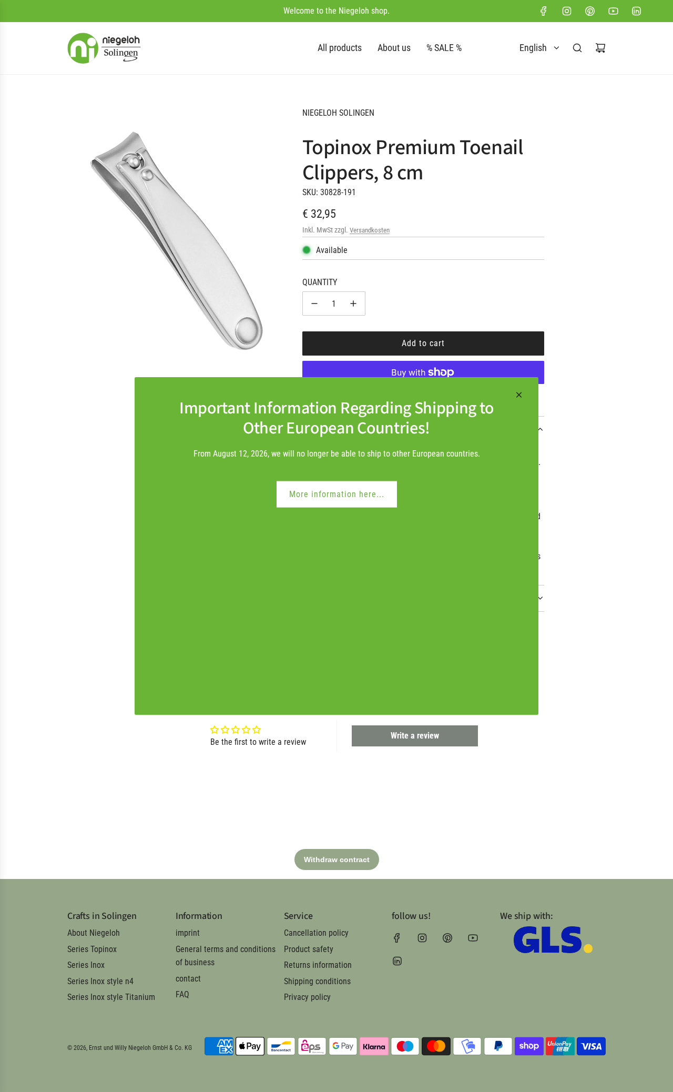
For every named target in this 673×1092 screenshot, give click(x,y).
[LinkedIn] (636, 11)
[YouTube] (613, 11)
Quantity (319, 282)
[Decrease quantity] (314, 303)
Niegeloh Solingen (338, 113)
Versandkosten (370, 230)
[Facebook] (543, 11)
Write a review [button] (415, 736)
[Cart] (600, 47)
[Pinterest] (589, 11)
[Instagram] (566, 11)
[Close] (519, 395)
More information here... (336, 494)
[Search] (577, 47)
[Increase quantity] (353, 303)
